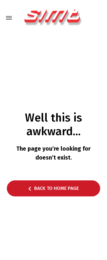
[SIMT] (53, 18)
